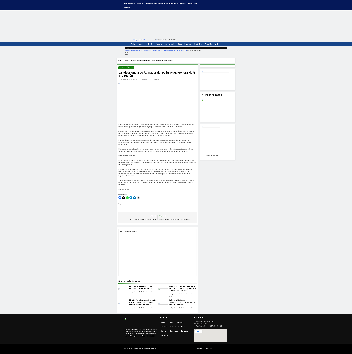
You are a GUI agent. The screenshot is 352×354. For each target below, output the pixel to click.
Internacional (169, 44)
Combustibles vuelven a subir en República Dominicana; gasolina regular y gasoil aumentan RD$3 (156, 50)
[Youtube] (224, 2)
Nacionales (122, 67)
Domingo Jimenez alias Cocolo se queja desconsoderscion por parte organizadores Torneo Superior (155, 3)
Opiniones (217, 44)
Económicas (198, 44)
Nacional (159, 44)
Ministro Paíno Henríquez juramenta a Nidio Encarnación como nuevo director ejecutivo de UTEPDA (142, 302)
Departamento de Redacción (128, 79)
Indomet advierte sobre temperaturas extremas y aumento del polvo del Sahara (182, 302)
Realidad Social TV (193, 3)
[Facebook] (218, 2)
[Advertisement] (176, 24)
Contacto (127, 7)
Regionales (149, 44)
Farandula (208, 44)
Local (141, 44)
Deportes (187, 44)
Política (179, 44)
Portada (133, 44)
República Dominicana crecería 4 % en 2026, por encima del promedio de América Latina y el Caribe (183, 288)
